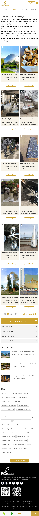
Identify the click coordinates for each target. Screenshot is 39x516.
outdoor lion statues (29, 429)
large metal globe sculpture (20, 393)
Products (15, 9)
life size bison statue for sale (21, 421)
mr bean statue (6, 421)
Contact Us (33, 9)
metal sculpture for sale (23, 409)
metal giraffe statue (19, 413)
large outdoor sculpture (9, 397)
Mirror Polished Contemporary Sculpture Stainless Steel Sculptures (10, 252)
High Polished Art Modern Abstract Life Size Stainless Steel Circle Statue (10, 74)
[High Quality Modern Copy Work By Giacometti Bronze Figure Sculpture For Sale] (10, 103)
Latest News (7, 348)
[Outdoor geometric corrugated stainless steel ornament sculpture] (29, 148)
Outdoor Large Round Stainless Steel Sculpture (29, 252)
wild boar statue (6, 440)
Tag (3, 389)
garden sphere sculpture (28, 417)
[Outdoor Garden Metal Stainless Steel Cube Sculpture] (29, 59)
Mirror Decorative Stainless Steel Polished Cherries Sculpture (29, 119)
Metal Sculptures (7, 331)
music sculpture (22, 397)
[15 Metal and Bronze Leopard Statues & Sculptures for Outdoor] (5, 366)
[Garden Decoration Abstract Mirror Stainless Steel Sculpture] (10, 281)
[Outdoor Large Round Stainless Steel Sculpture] (29, 237)
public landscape (23, 405)
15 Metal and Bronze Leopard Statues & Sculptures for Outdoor (24, 365)
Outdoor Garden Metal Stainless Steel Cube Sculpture (29, 74)
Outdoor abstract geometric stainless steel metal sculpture (10, 163)
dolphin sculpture (7, 448)
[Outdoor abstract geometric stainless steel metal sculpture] (10, 148)
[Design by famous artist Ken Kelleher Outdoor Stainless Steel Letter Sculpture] (29, 281)
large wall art (5, 393)
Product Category (19, 321)
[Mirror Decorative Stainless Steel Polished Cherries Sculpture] (29, 103)
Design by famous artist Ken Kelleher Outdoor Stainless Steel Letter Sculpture (29, 297)
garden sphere (6, 413)
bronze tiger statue (24, 432)
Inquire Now (10, 85)
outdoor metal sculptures (9, 432)
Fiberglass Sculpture (9, 341)
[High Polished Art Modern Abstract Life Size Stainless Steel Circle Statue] (10, 59)
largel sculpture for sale (9, 405)
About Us (24, 9)
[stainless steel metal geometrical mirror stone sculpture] (10, 192)
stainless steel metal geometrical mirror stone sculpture (10, 208)
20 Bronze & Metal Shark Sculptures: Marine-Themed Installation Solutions (23, 353)
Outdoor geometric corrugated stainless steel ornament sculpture (29, 163)
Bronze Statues (7, 327)
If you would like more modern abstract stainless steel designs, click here (10, 79)
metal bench (16, 401)
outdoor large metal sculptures (22, 444)
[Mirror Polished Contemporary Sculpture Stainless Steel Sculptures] (10, 237)
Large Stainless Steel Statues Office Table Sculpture (29, 208)
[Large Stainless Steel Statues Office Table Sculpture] (29, 192)
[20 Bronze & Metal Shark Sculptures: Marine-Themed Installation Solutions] (5, 354)
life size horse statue (23, 436)
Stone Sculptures (8, 336)
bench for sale (6, 401)
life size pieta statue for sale (10, 425)
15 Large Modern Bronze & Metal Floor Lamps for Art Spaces (23, 377)
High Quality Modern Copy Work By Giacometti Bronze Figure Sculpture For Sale (10, 119)
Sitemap (22, 509)
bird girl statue (6, 444)
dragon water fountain (20, 440)
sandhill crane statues (8, 436)
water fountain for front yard (10, 417)
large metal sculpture (20, 448)
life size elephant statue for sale (11, 429)
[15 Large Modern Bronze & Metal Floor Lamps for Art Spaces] (5, 378)
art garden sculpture (8, 409)
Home (5, 9)
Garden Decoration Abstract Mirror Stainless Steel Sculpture (10, 297)
